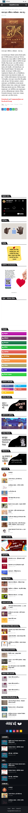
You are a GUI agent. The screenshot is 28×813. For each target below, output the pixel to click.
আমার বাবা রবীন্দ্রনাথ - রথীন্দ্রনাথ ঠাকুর (16, 582)
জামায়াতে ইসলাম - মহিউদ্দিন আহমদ (16, 747)
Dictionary (16, 104)
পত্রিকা (6, 365)
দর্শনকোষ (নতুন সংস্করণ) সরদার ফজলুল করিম (16, 630)
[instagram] (7, 389)
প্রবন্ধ (6, 9)
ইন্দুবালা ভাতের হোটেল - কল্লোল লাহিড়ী (17, 504)
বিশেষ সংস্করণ (7, 374)
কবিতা (6, 347)
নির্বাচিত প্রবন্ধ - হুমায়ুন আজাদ (14, 653)
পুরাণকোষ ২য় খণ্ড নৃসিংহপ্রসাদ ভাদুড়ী (16, 564)
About (13, 808)
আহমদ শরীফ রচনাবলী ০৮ (13, 677)
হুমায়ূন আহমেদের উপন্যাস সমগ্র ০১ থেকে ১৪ (17, 530)
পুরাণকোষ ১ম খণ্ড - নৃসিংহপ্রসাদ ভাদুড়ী (16, 558)
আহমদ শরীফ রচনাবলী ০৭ (13, 683)
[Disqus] (14, 133)
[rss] (7, 392)
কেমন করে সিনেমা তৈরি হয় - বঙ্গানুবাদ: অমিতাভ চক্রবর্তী (16, 701)
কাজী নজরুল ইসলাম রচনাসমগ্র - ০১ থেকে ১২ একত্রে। (17, 606)
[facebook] (7, 386)
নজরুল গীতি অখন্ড (12, 618)
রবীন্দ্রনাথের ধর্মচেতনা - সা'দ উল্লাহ (15, 594)
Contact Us (18, 808)
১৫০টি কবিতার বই (12, 491)
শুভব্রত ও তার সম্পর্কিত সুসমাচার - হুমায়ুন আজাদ (17, 660)
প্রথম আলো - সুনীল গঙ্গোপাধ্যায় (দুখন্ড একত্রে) (16, 511)
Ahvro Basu (7, 104)
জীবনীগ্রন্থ (6, 356)
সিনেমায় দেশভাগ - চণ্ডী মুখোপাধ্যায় (15, 707)
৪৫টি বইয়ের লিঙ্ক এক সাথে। (14, 497)
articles (11, 104)
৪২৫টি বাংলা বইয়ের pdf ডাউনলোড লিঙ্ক (16, 516)
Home (2, 9)
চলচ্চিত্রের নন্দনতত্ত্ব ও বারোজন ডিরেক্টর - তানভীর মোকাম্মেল (17, 714)
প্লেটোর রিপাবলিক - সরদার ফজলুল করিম (16, 636)
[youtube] (20, 389)
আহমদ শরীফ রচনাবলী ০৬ (13, 689)
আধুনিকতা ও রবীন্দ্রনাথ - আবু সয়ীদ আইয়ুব (17, 588)
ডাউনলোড (7, 361)
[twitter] (20, 386)
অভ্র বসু (2, 105)
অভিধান (20, 104)
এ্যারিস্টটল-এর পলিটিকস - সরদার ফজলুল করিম (17, 643)
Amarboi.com (14, 5)
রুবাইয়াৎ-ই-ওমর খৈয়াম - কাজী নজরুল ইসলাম (16, 613)
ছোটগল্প (6, 352)
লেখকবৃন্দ (10, 472)
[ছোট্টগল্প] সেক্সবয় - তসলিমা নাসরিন (16, 485)
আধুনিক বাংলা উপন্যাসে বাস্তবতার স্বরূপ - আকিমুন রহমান (17, 741)
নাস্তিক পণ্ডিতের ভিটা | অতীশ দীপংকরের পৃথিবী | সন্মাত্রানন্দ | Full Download (16, 524)
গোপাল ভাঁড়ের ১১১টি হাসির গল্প (15, 478)
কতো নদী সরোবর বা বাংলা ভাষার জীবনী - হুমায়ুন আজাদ (17, 667)
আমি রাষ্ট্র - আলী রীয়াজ (13, 753)
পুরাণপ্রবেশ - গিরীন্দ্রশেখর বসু (14, 571)
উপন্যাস (6, 342)
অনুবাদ (6, 333)
